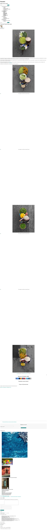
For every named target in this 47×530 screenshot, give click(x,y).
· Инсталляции (5, 17)
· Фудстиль (4, 15)
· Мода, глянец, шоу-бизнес (6, 20)
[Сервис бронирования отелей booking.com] (6, 387)
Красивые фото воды (4, 516)
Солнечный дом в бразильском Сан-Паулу (7, 519)
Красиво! (2, 1)
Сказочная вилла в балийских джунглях (7, 520)
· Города (4, 7)
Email (1, 507)
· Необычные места (5, 8)
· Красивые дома (5, 10)
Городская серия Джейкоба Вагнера (6, 494)
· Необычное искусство (6, 18)
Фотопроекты (8, 496)
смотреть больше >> (2, 523)
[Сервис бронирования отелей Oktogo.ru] (2, 387)
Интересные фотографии (14, 496)
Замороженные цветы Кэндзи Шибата (6, 493)
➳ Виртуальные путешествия (5, 6)
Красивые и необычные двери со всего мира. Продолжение (9, 477)
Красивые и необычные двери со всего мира (7, 489)
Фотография (4, 496)
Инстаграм (25, 373)
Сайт (17, 373)
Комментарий (2, 504)
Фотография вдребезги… (5, 465)
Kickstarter (10, 62)
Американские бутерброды (5, 490)
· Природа (4, 14)
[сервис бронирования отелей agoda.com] (9, 387)
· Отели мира (5, 9)
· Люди (4, 12)
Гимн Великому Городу (5, 517)
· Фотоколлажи (5, 13)
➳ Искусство (3, 16)
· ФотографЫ (5, 11)
